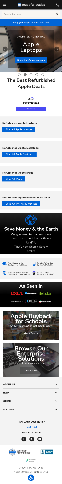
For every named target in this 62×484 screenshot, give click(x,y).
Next (56, 49)
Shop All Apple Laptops (19, 129)
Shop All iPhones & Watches (21, 203)
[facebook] (23, 439)
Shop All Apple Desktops (19, 154)
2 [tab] (25, 74)
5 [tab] (42, 74)
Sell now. (31, 22)
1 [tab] (19, 74)
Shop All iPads (14, 179)
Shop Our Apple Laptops (31, 60)
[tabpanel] (31, 49)
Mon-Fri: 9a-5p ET (31, 432)
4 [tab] (36, 74)
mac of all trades (21, 472)
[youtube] (39, 439)
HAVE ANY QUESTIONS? (32, 422)
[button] (31, 478)
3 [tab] (31, 74)
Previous (5, 49)
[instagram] (31, 439)
